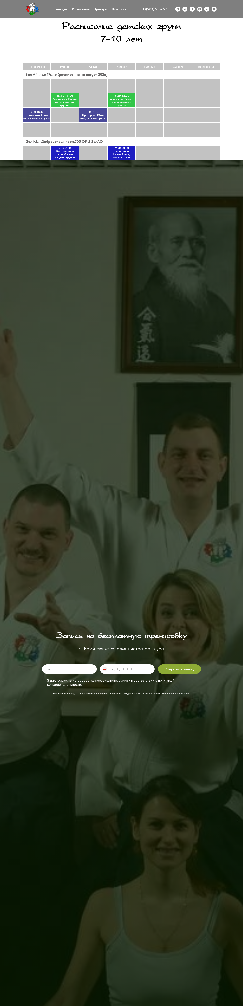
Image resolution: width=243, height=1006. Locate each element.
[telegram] (192, 9)
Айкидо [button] (61, 9)
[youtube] (214, 9)
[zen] (199, 9)
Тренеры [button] (101, 9)
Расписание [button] (81, 9)
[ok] (206, 9)
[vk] (184, 9)
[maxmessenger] (177, 9)
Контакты (119, 9)
